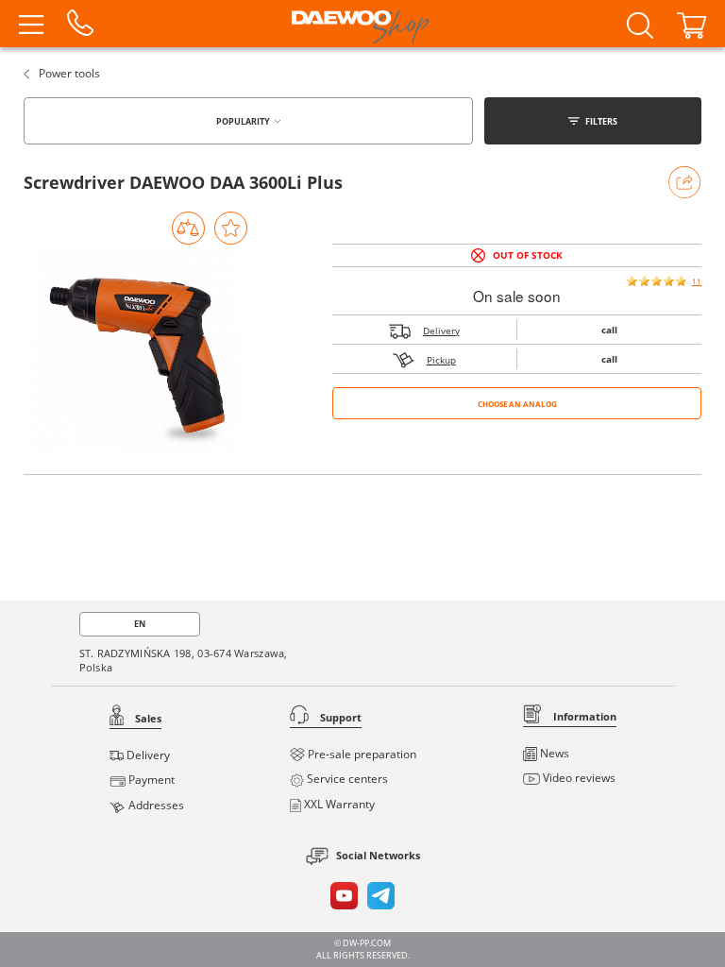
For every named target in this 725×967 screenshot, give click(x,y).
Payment (150, 780)
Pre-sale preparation (360, 754)
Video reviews (577, 778)
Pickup (441, 359)
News (553, 753)
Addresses (155, 805)
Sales (146, 718)
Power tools (68, 73)
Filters (601, 121)
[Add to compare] (188, 228)
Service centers (346, 779)
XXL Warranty (338, 804)
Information (583, 716)
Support (339, 717)
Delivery (441, 330)
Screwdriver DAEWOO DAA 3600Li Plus (183, 182)
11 (696, 281)
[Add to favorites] (230, 228)
